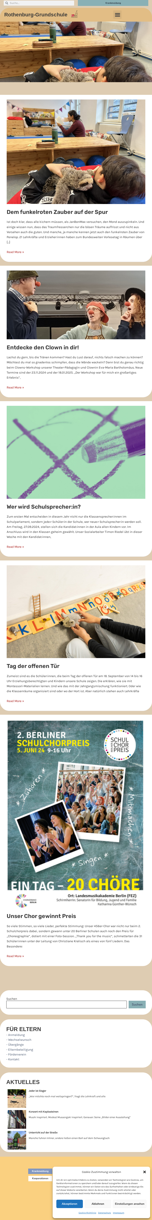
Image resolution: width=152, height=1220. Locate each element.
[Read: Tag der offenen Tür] (76, 611)
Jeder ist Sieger (37, 1090)
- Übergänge (15, 1044)
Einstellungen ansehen (129, 1204)
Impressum (118, 1212)
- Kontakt (12, 1059)
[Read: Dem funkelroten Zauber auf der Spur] (76, 151)
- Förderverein (16, 1054)
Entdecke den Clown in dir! (43, 347)
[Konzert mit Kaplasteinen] (17, 1119)
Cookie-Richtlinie (87, 1212)
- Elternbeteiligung (19, 1049)
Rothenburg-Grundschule (35, 15)
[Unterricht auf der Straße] (17, 1140)
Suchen (11, 999)
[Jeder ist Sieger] (17, 1098)
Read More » (15, 251)
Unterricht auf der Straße (43, 1132)
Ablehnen (98, 1204)
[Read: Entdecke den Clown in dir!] (76, 304)
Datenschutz (104, 1212)
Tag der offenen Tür (33, 666)
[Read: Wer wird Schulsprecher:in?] (76, 452)
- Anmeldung (15, 1035)
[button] (144, 1172)
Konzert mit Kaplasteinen (43, 1111)
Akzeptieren (69, 1204)
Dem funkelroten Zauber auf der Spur (57, 212)
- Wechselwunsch (18, 1040)
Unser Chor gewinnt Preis (41, 916)
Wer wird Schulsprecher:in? (44, 506)
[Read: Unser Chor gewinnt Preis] (76, 813)
